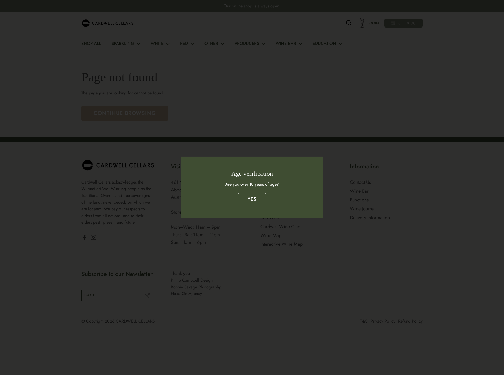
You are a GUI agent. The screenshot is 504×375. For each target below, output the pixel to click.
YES (252, 199)
